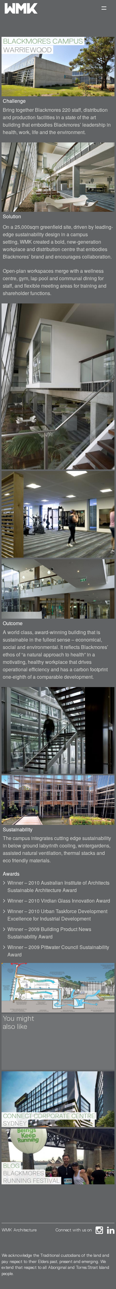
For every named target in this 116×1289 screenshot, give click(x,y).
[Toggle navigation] (104, 8)
